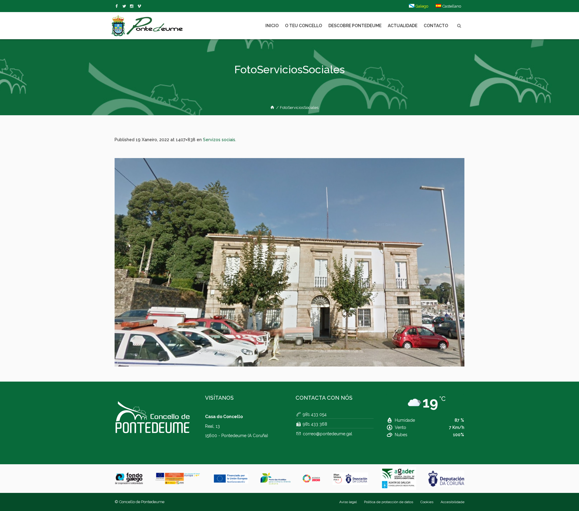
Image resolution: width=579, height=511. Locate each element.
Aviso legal (348, 502)
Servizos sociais (219, 139)
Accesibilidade (452, 502)
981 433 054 (315, 414)
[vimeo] (125, 6)
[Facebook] (118, 6)
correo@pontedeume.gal (327, 433)
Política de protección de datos (388, 502)
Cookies (426, 502)
